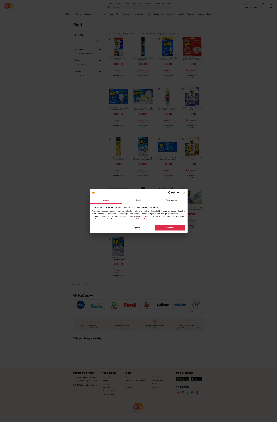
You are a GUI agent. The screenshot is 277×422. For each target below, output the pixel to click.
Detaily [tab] (138, 200)
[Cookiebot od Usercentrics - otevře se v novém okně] (169, 193)
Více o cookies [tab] (171, 200)
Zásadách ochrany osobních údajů (152, 219)
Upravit (137, 227)
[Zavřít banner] (184, 193)
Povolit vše (169, 227)
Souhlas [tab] (106, 200)
